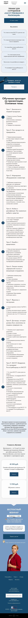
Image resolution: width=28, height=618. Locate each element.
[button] (14, 86)
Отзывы (21, 577)
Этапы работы (8, 577)
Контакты (17, 579)
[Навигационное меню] (25, 3)
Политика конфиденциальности (14, 603)
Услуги (15, 577)
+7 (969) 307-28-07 (14, 2)
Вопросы (11, 579)
